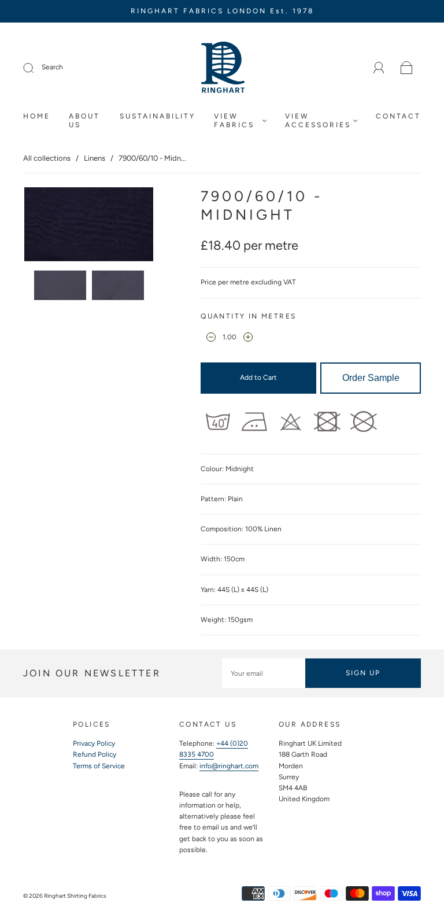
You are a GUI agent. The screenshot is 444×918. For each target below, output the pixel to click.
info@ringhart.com (228, 766)
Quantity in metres (248, 316)
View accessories (318, 120)
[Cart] (407, 68)
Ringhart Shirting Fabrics (75, 896)
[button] (37, 226)
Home (36, 116)
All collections (47, 158)
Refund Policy (94, 754)
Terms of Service (99, 766)
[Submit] (36, 67)
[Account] (379, 67)
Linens (94, 158)
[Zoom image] (89, 226)
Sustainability (157, 116)
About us (84, 120)
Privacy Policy (94, 743)
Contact (398, 116)
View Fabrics (234, 120)
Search (52, 67)
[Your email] (263, 673)
